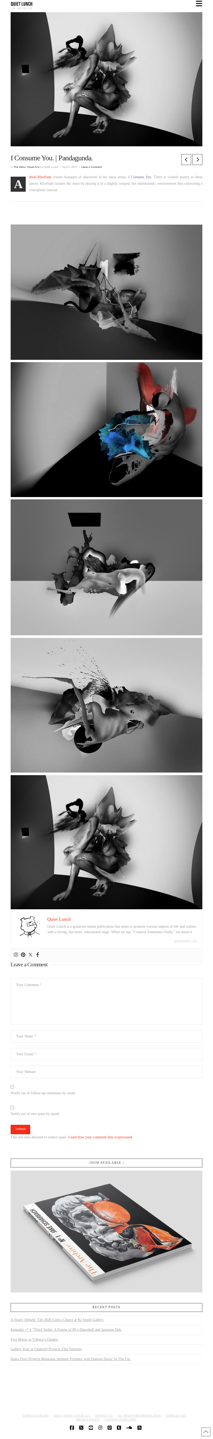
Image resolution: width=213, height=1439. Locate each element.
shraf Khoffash (40, 177)
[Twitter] (30, 955)
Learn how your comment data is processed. (100, 1137)
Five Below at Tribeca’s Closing (34, 1339)
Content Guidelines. (120, 1419)
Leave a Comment (91, 167)
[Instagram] (16, 955)
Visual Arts (33, 167)
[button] (199, 4)
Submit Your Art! (35, 1415)
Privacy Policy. (88, 1419)
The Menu (20, 167)
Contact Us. (104, 1415)
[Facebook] (37, 955)
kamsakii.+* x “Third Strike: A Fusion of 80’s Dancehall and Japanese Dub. (66, 1330)
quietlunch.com (185, 941)
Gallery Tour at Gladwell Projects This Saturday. (47, 1349)
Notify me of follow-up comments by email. (43, 1093)
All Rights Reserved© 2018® (139, 1415)
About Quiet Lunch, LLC (71, 1415)
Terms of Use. (176, 1415)
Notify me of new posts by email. (35, 1114)
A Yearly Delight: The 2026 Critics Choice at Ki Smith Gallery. (57, 1320)
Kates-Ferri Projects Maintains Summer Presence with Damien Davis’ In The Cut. (71, 1359)
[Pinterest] (23, 955)
